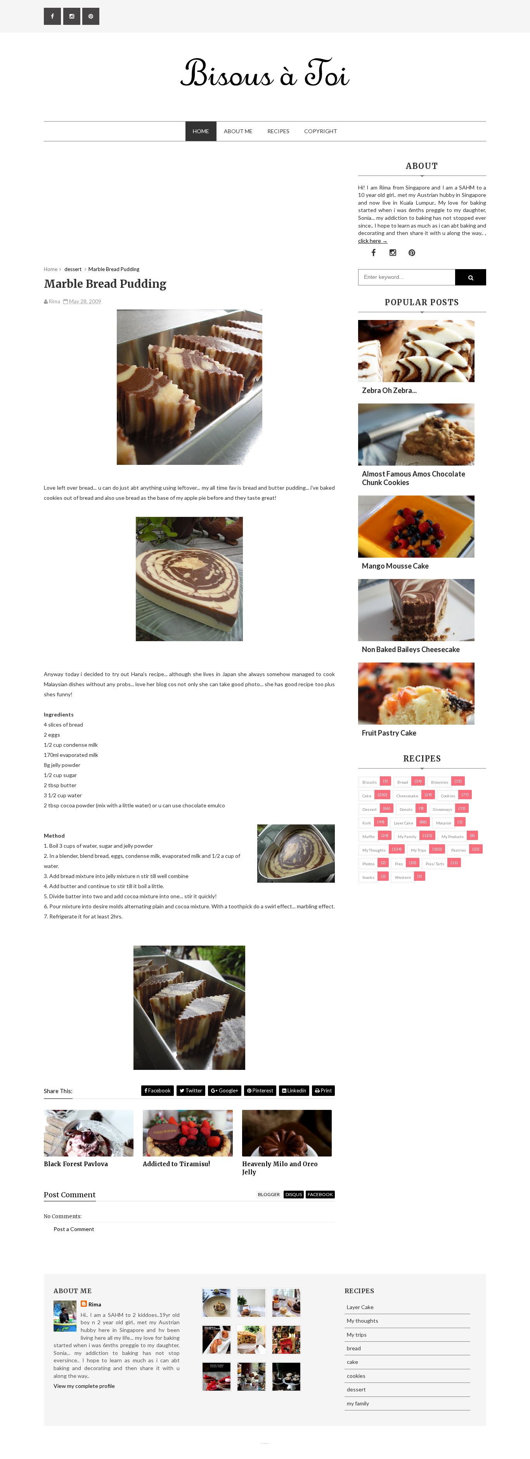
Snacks (368, 877)
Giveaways (442, 809)
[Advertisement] (189, 211)
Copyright (320, 131)
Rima (94, 1304)
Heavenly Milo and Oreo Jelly (280, 1168)
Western (403, 877)
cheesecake (407, 795)
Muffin (368, 836)
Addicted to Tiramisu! (176, 1164)
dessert (369, 809)
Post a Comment (74, 1229)
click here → (373, 240)
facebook (320, 1194)
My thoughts (374, 850)
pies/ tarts (435, 863)
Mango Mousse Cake (395, 566)
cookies (448, 795)
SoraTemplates (262, 1443)
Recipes (278, 131)
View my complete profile (84, 1385)
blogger (269, 1194)
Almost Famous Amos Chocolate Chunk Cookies (413, 478)
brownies (439, 782)
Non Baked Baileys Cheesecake (411, 649)
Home (201, 131)
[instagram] (71, 16)
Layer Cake (403, 823)
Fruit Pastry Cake (389, 733)
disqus (294, 1194)
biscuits (369, 782)
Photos (368, 863)
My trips (418, 850)
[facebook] (52, 16)
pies (399, 863)
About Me (238, 131)
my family (407, 836)
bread (402, 782)
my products (453, 836)
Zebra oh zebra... (389, 390)
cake (366, 795)
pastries (458, 850)
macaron (443, 823)
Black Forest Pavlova (76, 1164)
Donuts (406, 809)
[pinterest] (90, 16)
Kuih (366, 823)
